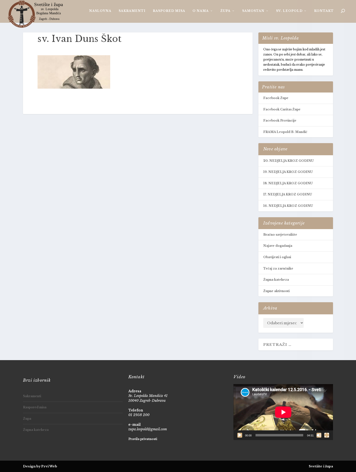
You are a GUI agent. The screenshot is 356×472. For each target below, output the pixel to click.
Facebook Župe (275, 98)
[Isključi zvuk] (319, 435)
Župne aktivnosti (276, 291)
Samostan (253, 11)
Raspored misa (169, 11)
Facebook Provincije (279, 120)
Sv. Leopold (289, 11)
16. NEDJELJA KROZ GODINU (288, 206)
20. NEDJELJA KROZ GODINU (288, 160)
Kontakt (324, 11)
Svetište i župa (321, 466)
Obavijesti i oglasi (277, 257)
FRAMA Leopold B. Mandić (285, 132)
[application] (283, 412)
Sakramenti (132, 11)
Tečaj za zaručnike (278, 268)
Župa (225, 11)
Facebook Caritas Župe (282, 109)
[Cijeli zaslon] (326, 435)
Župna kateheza (276, 279)
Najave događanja (277, 246)
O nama (201, 11)
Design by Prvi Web (40, 466)
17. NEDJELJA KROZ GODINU (287, 194)
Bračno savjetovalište (280, 234)
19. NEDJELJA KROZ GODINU (288, 172)
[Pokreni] (239, 435)
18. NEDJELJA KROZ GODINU (288, 183)
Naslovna (100, 11)
